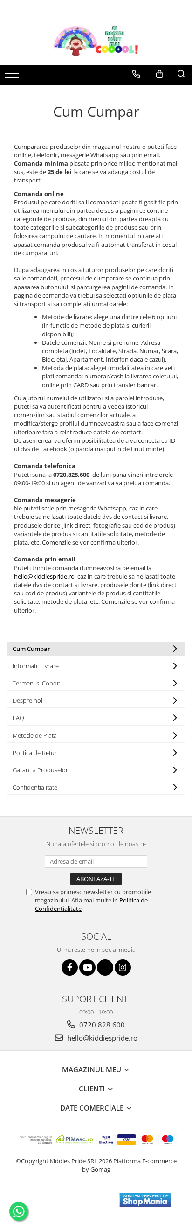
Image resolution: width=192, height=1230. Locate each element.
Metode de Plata (35, 735)
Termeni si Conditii (38, 683)
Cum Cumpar (31, 648)
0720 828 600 (101, 1024)
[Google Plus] (105, 967)
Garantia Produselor (40, 770)
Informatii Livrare (36, 666)
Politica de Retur (35, 752)
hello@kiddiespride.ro (44, 576)
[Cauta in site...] (181, 74)
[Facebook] (70, 967)
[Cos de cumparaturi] (160, 74)
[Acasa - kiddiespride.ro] (96, 41)
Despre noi (27, 700)
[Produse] (13, 77)
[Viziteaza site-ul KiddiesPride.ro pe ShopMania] (145, 1200)
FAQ (18, 717)
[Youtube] (87, 967)
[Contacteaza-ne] (136, 74)
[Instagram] (123, 967)
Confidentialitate (35, 787)
